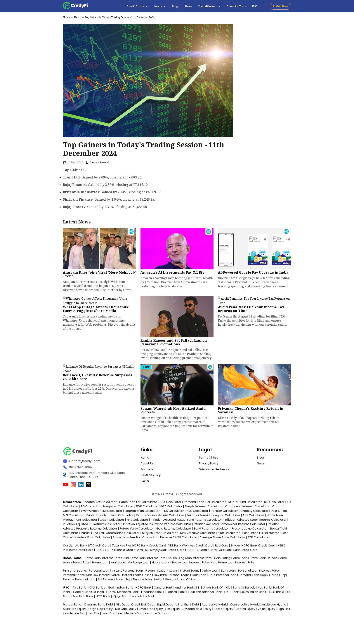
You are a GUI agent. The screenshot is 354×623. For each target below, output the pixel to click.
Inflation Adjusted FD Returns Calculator (92, 524)
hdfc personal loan (223, 575)
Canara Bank (163, 587)
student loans (167, 570)
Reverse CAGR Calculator (178, 537)
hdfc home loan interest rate (232, 562)
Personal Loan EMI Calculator (205, 502)
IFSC (255, 6)
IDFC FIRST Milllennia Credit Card (119, 550)
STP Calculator (258, 537)
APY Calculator (253, 515)
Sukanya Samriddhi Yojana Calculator (213, 515)
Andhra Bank (184, 587)
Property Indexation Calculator (135, 537)
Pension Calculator (224, 511)
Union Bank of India (217, 587)
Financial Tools (237, 6)
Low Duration (160, 613)
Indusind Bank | (154, 592)
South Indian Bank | (254, 592)
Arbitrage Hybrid (274, 604)
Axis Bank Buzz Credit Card (238, 550)
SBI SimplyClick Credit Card (164, 550)
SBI (198, 587)
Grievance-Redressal (214, 469)
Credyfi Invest (207, 6)
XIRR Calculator (229, 533)
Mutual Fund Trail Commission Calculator (110, 533)
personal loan (99, 570)
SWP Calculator (147, 506)
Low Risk (93, 613)
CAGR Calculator (112, 520)
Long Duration (112, 613)
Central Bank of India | (89, 592)
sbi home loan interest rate (145, 558)
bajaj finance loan (138, 579)
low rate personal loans (172, 575)
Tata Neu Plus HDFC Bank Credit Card (139, 545)
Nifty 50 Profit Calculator (160, 533)
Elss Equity (172, 609)
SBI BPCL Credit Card (202, 550)
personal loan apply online (259, 575)
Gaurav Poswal (99, 162)
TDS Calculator (173, 511)
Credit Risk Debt (143, 604)
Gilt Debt (122, 604)
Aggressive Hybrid (215, 604)
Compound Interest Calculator (247, 506)
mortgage (118, 562)
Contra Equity (245, 609)
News (188, 6)
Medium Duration (136, 613)
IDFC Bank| (276, 592)
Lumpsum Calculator (118, 506)
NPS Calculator (137, 520)
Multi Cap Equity (74, 609)
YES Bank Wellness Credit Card (190, 545)
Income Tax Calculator (100, 502)
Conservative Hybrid (245, 604)
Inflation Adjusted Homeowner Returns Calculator (229, 524)
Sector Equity (224, 609)
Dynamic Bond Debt (98, 604)
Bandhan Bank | (84, 596)
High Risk (283, 609)
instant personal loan (128, 570)
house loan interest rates (191, 562)
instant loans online (137, 575)
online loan (210, 570)
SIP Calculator (274, 502)
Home (66, 17)
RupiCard (222, 545)
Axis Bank (79, 587)
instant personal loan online (174, 579)
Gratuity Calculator (254, 511)
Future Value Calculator (137, 528)
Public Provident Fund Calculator (109, 515)
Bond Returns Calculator (211, 528)
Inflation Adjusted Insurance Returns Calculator (157, 524)
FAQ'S (144, 481)
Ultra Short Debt (187, 604)
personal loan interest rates (259, 570)
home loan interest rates (103, 558)
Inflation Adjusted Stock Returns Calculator (255, 520)
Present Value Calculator (249, 528)
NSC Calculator (197, 511)
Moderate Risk (75, 613)
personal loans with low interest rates (91, 575)
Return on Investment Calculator (160, 515)
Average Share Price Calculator (222, 537)
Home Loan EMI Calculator (138, 502)
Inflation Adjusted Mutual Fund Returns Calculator (186, 520)
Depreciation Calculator (142, 511)
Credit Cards (135, 6)
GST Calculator (171, 506)
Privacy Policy (208, 463)
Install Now (280, 6)
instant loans (190, 570)
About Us (147, 463)
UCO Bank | (104, 596)
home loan (100, 562)
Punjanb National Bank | (207, 592)
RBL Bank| (233, 592)
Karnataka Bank (143, 596)
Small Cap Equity (151, 609)
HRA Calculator (170, 502)
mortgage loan (138, 562)
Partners (146, 469)
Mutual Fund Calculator (245, 502)
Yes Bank (264, 587)
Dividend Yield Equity (196, 609)
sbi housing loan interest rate (190, 558)
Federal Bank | (177, 592)
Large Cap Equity (100, 609)
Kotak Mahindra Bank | (124, 592)
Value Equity (266, 609)
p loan (150, 570)
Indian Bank (125, 587)
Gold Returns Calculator (173, 528)
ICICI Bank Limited (101, 587)
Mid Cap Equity (125, 609)
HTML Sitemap (150, 475)
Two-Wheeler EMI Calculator (101, 511)
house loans (161, 562)
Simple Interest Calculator (204, 506)
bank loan (228, 570)
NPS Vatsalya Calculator (197, 533)
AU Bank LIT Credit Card (92, 545)
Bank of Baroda (244, 587)
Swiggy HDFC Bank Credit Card (253, 545)
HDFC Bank (143, 587)
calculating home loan (231, 558)
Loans (158, 6)
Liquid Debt (165, 604)
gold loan (199, 575)
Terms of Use (208, 457)
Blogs (176, 6)
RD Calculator (91, 506)
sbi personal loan (111, 579)
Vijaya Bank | (122, 596)
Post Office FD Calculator (260, 533)
